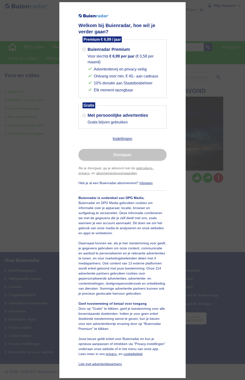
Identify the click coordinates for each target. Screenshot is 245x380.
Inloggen (146, 183)
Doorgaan (122, 155)
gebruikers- (144, 168)
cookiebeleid (132, 354)
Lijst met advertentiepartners (100, 364)
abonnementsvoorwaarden (116, 173)
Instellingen (122, 139)
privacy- (84, 173)
